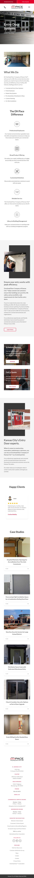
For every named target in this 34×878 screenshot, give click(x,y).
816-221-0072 (17, 791)
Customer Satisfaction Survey (17, 850)
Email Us (17, 794)
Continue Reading (12, 514)
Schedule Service (8, 1)
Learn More (10, 329)
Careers (17, 855)
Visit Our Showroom (17, 847)
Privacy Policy (17, 861)
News (17, 853)
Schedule (12, 361)
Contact (17, 858)
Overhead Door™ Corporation (17, 863)
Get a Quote (25, 1)
